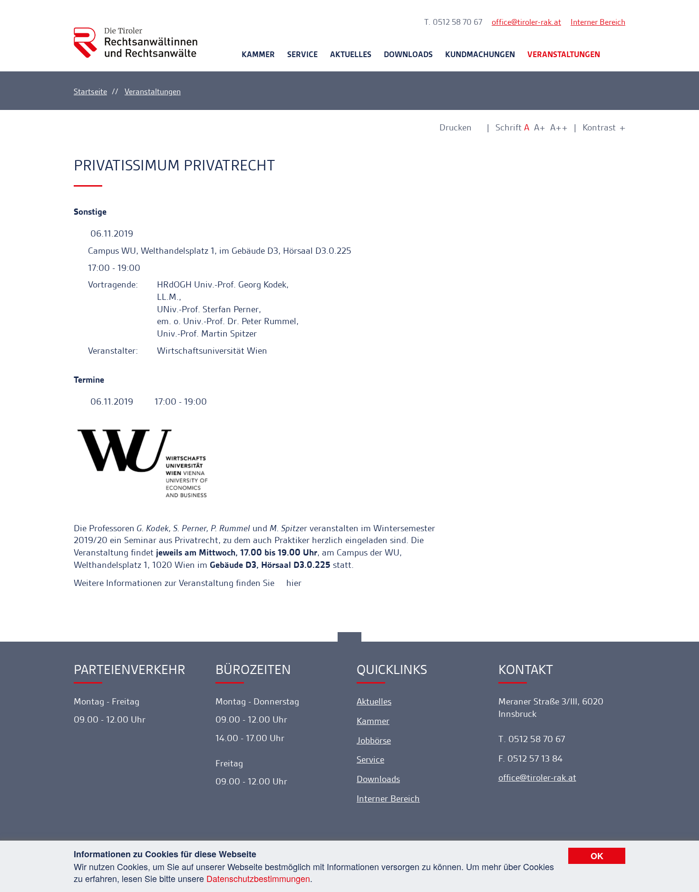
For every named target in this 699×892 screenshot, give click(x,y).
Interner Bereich (598, 22)
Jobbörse (374, 740)
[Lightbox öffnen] (255, 462)
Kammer (258, 54)
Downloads (408, 54)
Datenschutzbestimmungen (258, 878)
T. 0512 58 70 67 (453, 22)
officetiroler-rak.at (526, 22)
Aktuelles (350, 54)
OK (597, 856)
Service (302, 54)
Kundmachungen (480, 54)
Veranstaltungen (563, 54)
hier (293, 583)
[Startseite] (135, 34)
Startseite (90, 91)
